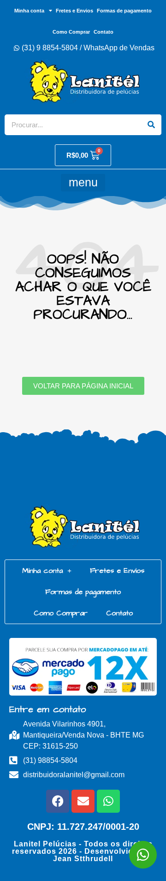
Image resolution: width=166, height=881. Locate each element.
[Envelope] (83, 801)
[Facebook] (57, 801)
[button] (83, 182)
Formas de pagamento (124, 10)
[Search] (151, 124)
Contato (103, 32)
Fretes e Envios (74, 10)
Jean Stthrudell (83, 859)
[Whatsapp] (108, 801)
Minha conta (29, 10)
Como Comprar (71, 32)
